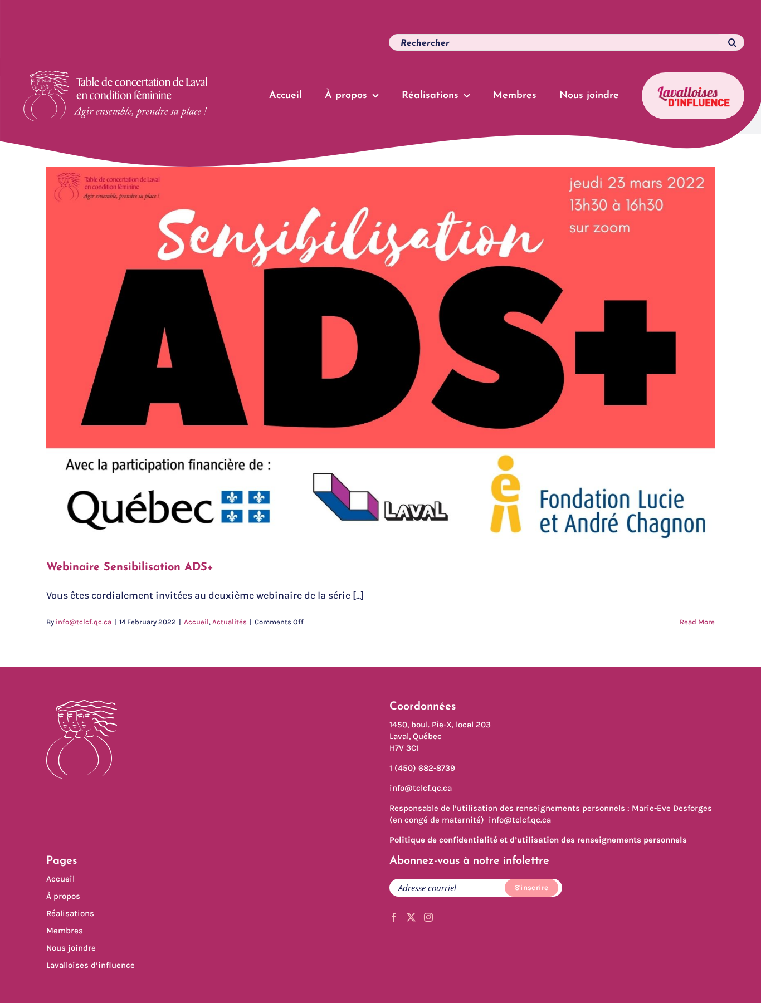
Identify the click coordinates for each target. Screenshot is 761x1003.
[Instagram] (428, 917)
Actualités (229, 622)
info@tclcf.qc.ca (83, 622)
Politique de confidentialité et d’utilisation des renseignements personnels (538, 840)
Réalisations (70, 913)
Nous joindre (71, 948)
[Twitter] (411, 917)
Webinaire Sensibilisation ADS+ (129, 567)
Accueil (196, 622)
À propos (63, 896)
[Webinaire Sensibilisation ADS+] (380, 355)
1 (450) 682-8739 (422, 768)
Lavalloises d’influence (90, 965)
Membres (64, 931)
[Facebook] (393, 917)
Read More (697, 622)
